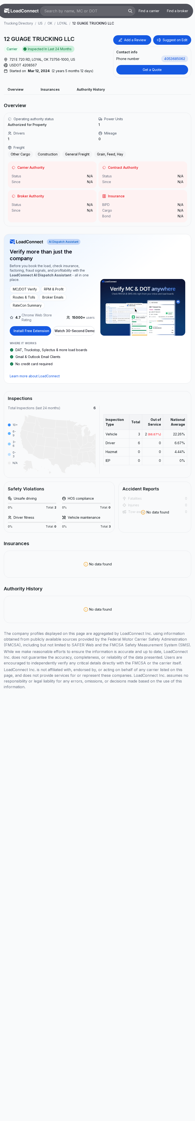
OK (50, 23)
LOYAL (62, 23)
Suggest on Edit (175, 40)
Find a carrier (149, 11)
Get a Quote (152, 70)
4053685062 (174, 59)
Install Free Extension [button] (31, 331)
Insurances (50, 89)
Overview (16, 89)
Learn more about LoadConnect (35, 376)
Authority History (91, 89)
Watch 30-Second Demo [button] (74, 331)
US (40, 23)
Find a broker (177, 11)
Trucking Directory (18, 23)
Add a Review (135, 40)
